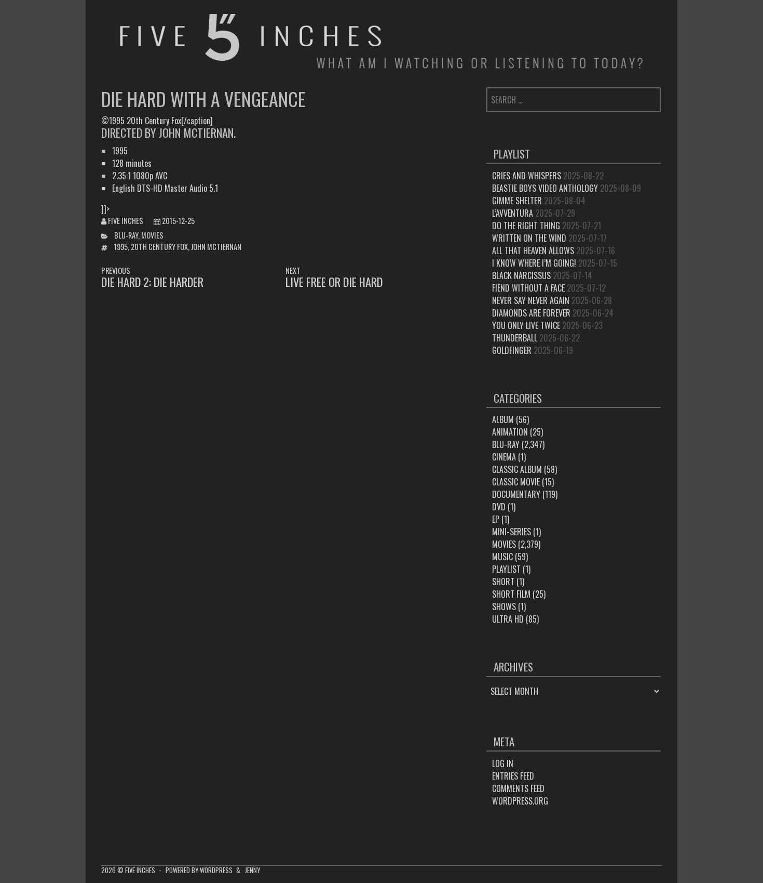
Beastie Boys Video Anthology (545, 188)
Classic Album (517, 469)
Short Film (511, 594)
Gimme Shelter (517, 200)
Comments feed (518, 788)
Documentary (516, 494)
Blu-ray (126, 235)
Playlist (506, 569)
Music (502, 556)
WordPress (216, 870)
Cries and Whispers (526, 175)
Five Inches (125, 220)
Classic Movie (516, 482)
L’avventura (512, 213)
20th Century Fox (159, 246)
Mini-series (511, 531)
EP (495, 519)
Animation (510, 432)
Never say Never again (530, 300)
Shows (504, 606)
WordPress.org (520, 801)
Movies (152, 235)
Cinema (504, 457)
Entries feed (513, 776)
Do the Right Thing (526, 225)
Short (503, 581)
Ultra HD (508, 619)
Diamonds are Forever (531, 313)
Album (503, 419)
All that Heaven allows (533, 250)
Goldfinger (512, 350)
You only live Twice (526, 325)
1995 (121, 246)
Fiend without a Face (528, 288)
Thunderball (514, 338)
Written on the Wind (529, 238)
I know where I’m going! (534, 263)
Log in (502, 763)
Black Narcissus (521, 275)
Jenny (252, 870)
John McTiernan (216, 246)
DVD (499, 506)
